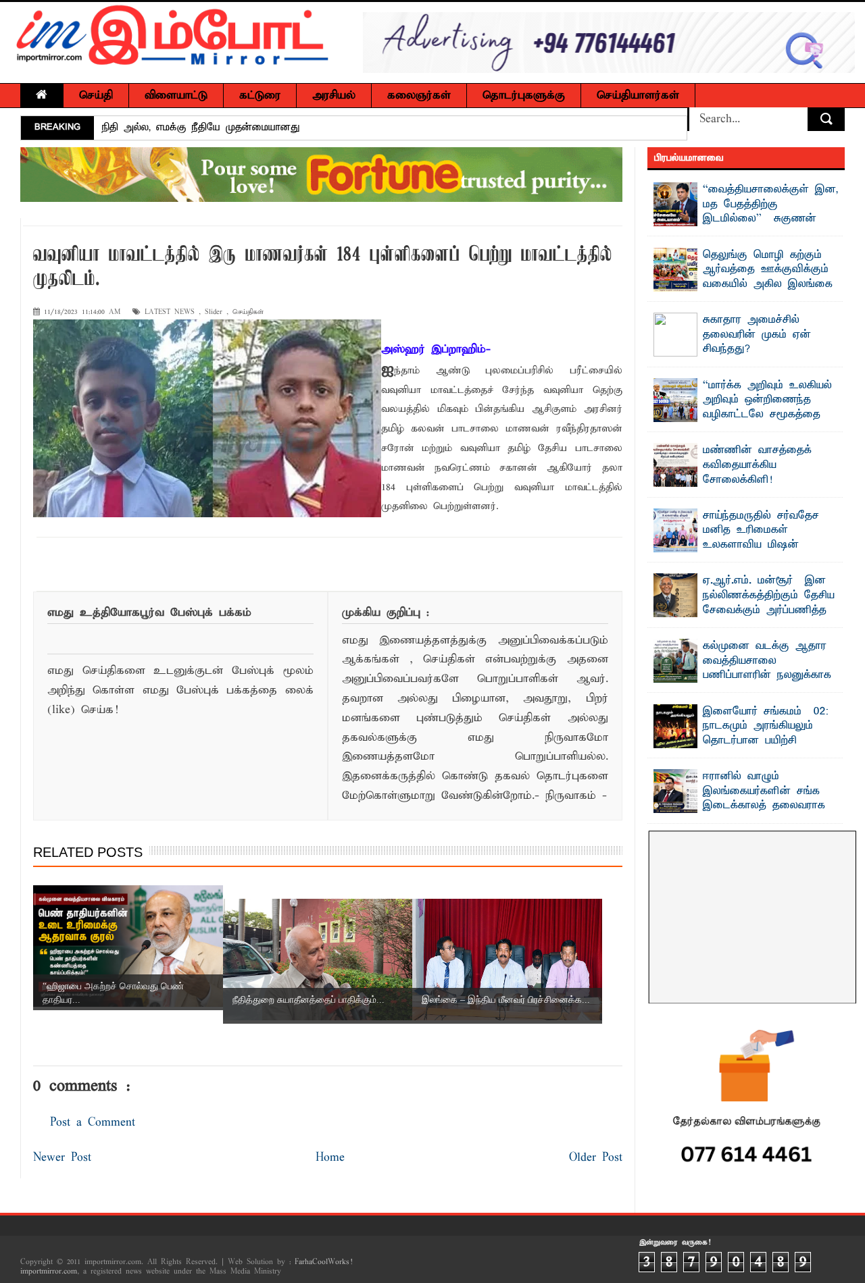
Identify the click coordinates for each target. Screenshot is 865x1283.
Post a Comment (92, 1123)
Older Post (595, 1158)
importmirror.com (48, 1271)
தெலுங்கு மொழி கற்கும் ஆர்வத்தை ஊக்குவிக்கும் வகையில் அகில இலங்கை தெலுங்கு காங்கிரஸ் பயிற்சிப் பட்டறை (743, 284)
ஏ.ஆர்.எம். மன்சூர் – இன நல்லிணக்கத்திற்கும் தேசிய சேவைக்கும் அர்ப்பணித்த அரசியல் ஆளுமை (769, 602)
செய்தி (96, 95)
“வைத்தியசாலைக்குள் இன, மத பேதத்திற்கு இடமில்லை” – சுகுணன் (771, 204)
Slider (213, 312)
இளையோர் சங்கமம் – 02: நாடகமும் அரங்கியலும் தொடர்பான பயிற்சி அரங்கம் (766, 733)
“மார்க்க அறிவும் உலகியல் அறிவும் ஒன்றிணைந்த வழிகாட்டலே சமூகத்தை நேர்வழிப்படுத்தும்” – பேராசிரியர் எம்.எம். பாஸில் (743, 414)
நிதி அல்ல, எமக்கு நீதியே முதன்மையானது (201, 128)
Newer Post (62, 1158)
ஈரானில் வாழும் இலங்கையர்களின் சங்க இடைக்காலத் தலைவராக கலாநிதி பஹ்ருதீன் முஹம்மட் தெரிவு (739, 805)
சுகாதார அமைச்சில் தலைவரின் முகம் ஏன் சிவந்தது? (757, 334)
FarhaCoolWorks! (323, 1262)
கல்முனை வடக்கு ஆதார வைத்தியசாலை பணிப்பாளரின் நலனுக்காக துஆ (767, 668)
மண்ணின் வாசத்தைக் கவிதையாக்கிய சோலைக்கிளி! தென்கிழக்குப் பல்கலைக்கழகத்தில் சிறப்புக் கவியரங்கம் (732, 487)
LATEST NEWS (170, 312)
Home (330, 1158)
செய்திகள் (248, 312)
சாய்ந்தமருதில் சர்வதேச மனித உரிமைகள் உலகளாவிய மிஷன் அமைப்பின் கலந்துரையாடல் (771, 538)
